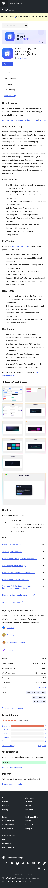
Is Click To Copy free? (11, 545)
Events (28, 821)
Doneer (29, 825)
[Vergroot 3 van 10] (20, 406)
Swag (28, 829)
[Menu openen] (44, 3)
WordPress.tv (9, 829)
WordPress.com (9, 836)
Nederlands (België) (15, 858)
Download (8, 64)
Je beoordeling (8, 745)
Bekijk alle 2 (41, 687)
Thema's (28, 802)
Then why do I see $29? (12, 552)
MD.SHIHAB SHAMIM (16, 643)
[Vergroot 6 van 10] (43, 424)
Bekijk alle (42, 745)
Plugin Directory (8, 10)
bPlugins (23, 58)
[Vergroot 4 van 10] (43, 406)
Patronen (29, 809)
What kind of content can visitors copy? (18, 573)
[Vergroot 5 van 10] (20, 424)
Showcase (29, 798)
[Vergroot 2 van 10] (43, 389)
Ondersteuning (10, 95)
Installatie (8, 84)
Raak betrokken (31, 817)
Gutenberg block (39, 701)
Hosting (5, 806)
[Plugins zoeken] (26, 25)
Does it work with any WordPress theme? (19, 559)
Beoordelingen (10, 78)
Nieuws (5, 802)
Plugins (28, 806)
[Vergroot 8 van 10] (43, 441)
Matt (5, 840)
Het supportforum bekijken (13, 767)
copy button (41, 692)
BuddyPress (8, 847)
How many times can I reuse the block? (18, 595)
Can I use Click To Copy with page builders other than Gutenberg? (16, 587)
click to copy (31, 692)
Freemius (10, 650)
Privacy (5, 809)
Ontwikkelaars (8, 825)
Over (4, 798)
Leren (4, 817)
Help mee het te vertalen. (24, 18)
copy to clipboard (39, 697)
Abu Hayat (11, 635)
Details (7, 72)
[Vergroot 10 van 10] (43, 476)
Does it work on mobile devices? (15, 580)
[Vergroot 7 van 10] (20, 441)
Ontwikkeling (10, 90)
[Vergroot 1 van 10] (20, 389)
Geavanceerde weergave (12, 708)
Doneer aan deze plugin (12, 784)
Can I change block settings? (14, 566)
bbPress (6, 844)
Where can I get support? (12, 602)
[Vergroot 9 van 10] (20, 458)
